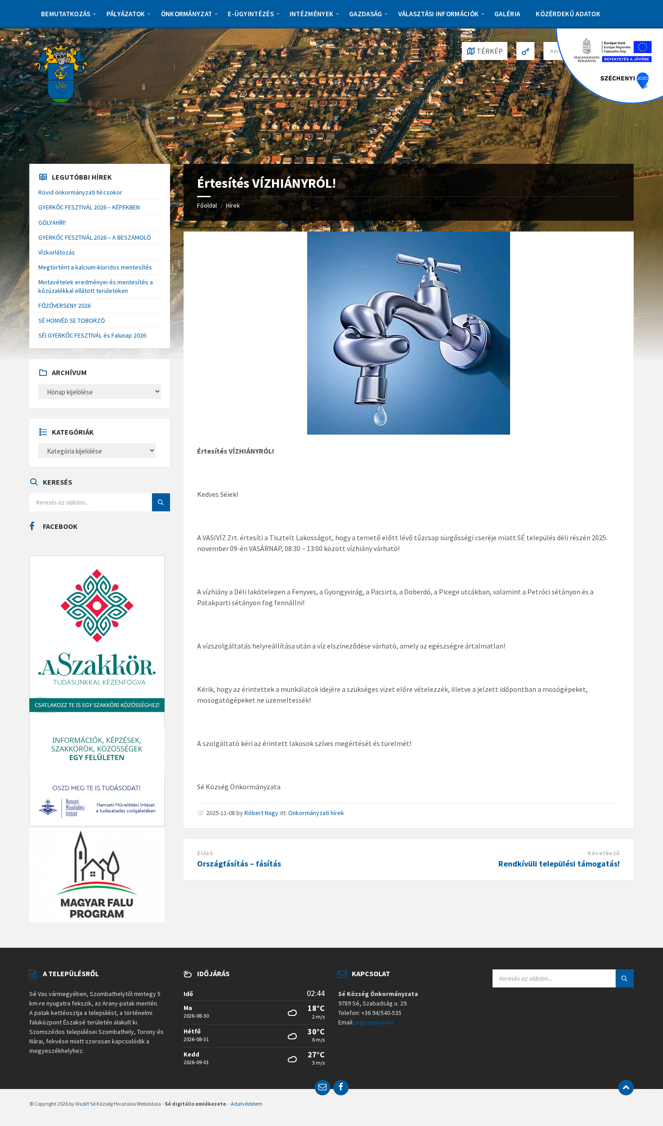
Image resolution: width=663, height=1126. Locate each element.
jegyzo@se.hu (374, 1022)
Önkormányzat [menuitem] (186, 13)
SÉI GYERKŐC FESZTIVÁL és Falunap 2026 (92, 335)
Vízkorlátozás (56, 252)
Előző (205, 853)
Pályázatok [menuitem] (125, 13)
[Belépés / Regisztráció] (525, 51)
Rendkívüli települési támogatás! (559, 863)
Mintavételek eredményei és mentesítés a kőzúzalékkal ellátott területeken (95, 286)
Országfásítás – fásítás (239, 863)
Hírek (233, 205)
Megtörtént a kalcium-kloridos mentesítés (95, 267)
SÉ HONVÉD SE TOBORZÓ (71, 320)
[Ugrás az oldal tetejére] (626, 1087)
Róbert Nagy (261, 813)
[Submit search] (161, 502)
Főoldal (207, 205)
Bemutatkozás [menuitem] (66, 13)
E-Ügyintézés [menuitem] (251, 13)
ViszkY (82, 1103)
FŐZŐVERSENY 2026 (64, 305)
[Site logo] (60, 72)
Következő (604, 853)
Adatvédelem (246, 1103)
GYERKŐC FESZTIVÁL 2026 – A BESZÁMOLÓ (94, 237)
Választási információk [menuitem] (438, 13)
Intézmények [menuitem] (311, 13)
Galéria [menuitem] (507, 13)
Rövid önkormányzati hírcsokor (80, 192)
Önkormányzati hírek (316, 813)
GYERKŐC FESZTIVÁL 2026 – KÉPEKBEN (89, 207)
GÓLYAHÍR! (52, 222)
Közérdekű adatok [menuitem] (568, 13)
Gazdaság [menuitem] (365, 13)
